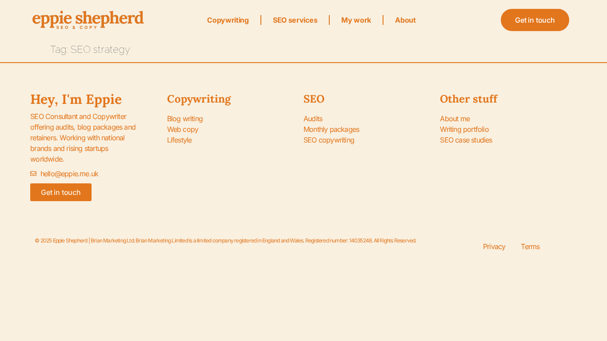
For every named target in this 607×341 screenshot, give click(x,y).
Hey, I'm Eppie (76, 99)
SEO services (295, 20)
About (405, 20)
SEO (314, 99)
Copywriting (228, 20)
